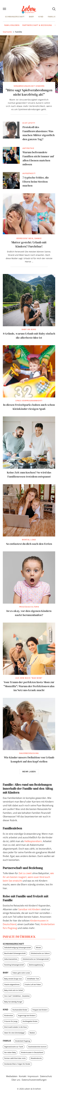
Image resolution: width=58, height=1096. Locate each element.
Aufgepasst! (29, 173)
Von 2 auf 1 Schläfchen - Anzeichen (17, 996)
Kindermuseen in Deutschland (32, 1052)
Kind (40, 16)
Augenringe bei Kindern (26, 1015)
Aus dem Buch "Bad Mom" (28, 678)
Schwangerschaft (14, 16)
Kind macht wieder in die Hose (15, 1027)
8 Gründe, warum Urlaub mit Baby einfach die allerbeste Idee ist (29, 336)
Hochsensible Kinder (19, 1010)
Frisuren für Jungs (10, 1021)
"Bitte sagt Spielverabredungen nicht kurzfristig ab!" (29, 92)
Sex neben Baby (10, 1052)
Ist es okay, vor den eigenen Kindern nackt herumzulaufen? (29, 613)
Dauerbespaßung (29, 753)
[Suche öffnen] (53, 8)
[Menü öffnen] (5, 9)
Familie (52, 16)
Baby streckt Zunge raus (13, 979)
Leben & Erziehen (29, 9)
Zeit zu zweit (25, 873)
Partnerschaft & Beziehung (37, 25)
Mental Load (29, 539)
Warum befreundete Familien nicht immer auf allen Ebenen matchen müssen (38, 158)
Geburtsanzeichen (10, 959)
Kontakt (22, 1076)
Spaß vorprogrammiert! (28, 400)
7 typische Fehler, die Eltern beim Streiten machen (36, 181)
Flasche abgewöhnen (12, 984)
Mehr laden (29, 772)
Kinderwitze (8, 1015)
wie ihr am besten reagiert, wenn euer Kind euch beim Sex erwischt (28, 877)
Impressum (33, 1076)
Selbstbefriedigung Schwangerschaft (17, 947)
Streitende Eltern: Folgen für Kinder (17, 1064)
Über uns (15, 1079)
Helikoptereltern (33, 841)
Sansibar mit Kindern (29, 909)
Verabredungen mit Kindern (29, 86)
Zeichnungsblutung (36, 965)
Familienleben (12, 25)
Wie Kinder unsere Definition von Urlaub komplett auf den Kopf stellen (29, 759)
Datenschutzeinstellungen (34, 1079)
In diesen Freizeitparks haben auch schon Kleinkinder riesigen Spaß (29, 407)
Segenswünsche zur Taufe (13, 1047)
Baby (31, 16)
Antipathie (28, 148)
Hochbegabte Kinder (30, 1021)
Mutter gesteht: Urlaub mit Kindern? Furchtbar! (29, 244)
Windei (38, 947)
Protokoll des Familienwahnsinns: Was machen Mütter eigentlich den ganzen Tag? (39, 133)
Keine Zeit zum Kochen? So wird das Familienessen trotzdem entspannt (29, 474)
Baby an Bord (29, 329)
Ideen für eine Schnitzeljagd (14, 1033)
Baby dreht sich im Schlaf (13, 990)
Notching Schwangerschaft (14, 965)
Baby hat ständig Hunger (13, 1002)
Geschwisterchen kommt (37, 1047)
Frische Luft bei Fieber (33, 984)
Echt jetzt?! (29, 123)
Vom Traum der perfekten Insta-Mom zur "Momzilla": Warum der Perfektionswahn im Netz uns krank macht (29, 686)
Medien (32, 1033)
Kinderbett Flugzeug (22, 1041)
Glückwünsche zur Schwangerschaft (36, 959)
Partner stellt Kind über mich (15, 1058)
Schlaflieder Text (33, 979)
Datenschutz (46, 1076)
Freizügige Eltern (29, 607)
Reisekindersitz (36, 1058)
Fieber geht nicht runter (21, 973)
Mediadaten (11, 1076)
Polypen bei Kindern (40, 1010)
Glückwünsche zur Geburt (40, 953)
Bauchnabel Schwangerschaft (15, 953)
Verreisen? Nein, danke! (29, 238)
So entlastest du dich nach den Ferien (29, 544)
